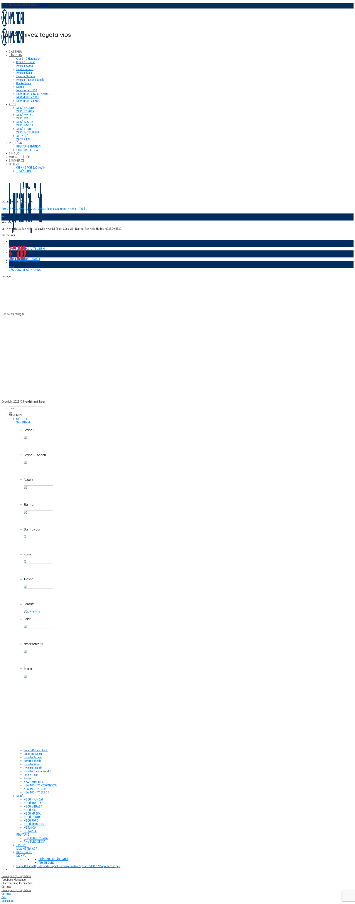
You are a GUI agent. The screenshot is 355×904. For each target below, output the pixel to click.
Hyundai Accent (25, 65)
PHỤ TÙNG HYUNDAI (36, 838)
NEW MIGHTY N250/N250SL (33, 94)
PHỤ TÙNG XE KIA (34, 841)
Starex (20, 87)
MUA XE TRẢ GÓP (26, 848)
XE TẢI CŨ (30, 827)
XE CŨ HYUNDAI (25, 108)
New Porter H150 (26, 90)
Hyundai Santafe (25, 76)
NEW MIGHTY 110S (27, 97)
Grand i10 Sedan (25, 62)
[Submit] (10, 412)
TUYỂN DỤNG (46, 862)
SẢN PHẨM (15, 55)
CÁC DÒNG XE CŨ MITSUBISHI (27, 248)
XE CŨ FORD (31, 820)
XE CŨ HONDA (32, 817)
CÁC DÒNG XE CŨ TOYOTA (24, 259)
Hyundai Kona (24, 72)
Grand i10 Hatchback (28, 58)
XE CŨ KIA (22, 118)
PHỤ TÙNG (22, 834)
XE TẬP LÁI (30, 831)
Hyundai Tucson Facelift (30, 80)
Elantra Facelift (24, 69)
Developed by (16, 876)
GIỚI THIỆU (15, 51)
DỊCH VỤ (21, 855)
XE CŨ (12, 104)
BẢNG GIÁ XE (24, 852)
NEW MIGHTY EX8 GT (29, 101)
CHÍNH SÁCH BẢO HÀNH (53, 859)
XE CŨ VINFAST (25, 115)
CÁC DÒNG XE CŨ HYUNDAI (25, 270)
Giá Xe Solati (23, 83)
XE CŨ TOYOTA (25, 111)
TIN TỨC (21, 845)
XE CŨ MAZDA (32, 813)
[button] (16, 415)
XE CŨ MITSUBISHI (35, 824)
